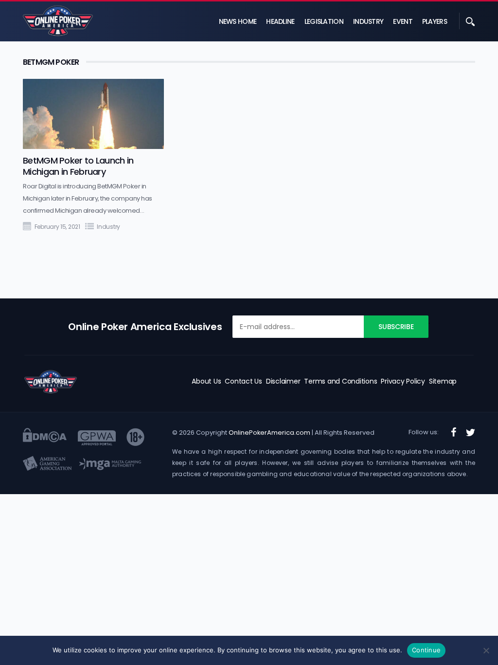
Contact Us (243, 381)
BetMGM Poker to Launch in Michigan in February (78, 166)
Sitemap (443, 381)
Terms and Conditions (340, 381)
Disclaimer (283, 381)
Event (402, 21)
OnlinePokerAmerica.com (270, 432)
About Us (206, 381)
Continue (426, 650)
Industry (368, 21)
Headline (280, 21)
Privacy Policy (403, 381)
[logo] (50, 381)
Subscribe (395, 327)
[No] (486, 650)
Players (434, 21)
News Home (238, 21)
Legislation (323, 21)
